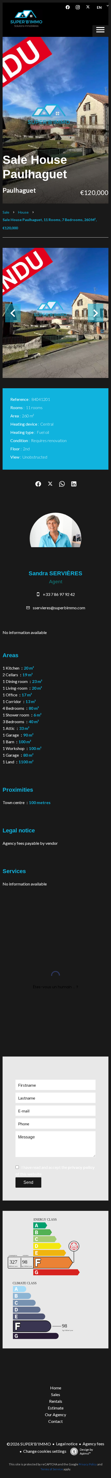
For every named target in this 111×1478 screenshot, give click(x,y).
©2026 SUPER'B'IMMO (29, 1443)
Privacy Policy (88, 1464)
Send (28, 1182)
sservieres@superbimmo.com (59, 607)
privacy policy (81, 1167)
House (23, 212)
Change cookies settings (44, 1451)
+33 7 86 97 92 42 (59, 594)
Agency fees (93, 1443)
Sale (6, 212)
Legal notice (66, 1443)
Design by (86, 1451)
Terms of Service (52, 1469)
